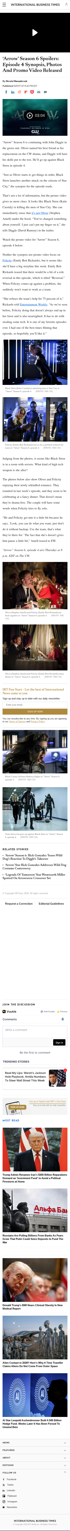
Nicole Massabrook (16, 81)
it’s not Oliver (40, 213)
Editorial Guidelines (51, 903)
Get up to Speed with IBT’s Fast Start (47, 1101)
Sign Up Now (17, 1107)
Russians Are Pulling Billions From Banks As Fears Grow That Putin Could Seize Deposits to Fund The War (33, 1239)
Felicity (7, 260)
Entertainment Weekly (33, 304)
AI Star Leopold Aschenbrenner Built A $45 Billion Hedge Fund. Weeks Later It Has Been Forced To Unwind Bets (32, 1424)
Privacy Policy (38, 721)
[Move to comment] (45, 92)
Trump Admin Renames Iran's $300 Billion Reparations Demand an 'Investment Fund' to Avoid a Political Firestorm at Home (35, 1178)
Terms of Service (17, 721)
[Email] (39, 92)
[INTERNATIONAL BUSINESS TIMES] (35, 5)
